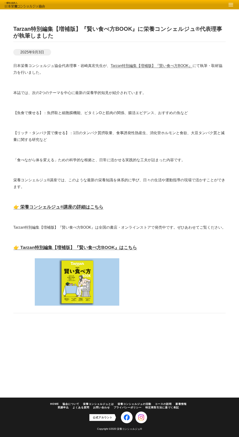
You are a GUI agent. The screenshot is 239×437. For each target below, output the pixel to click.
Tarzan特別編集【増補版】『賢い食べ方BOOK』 (151, 66)
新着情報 (181, 403)
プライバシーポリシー (128, 407)
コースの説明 (163, 403)
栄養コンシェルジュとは (98, 403)
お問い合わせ (101, 407)
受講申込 (63, 407)
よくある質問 (81, 407)
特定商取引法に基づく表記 (162, 407)
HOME (54, 403)
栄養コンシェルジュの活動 (134, 403)
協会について (71, 403)
